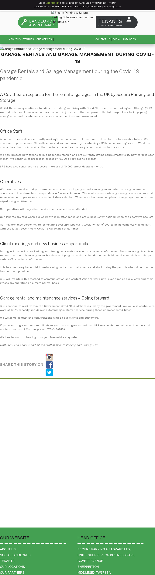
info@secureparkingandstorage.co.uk (102, 6)
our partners (12, 572)
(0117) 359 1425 (63, 6)
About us (15, 39)
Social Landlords (124, 39)
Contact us (102, 39)
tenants (7, 561)
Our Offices (44, 39)
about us (8, 549)
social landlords (15, 555)
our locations (12, 566)
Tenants (28, 39)
